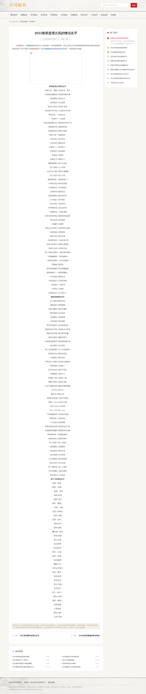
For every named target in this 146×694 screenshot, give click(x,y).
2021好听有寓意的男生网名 (89, 635)
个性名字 (94, 15)
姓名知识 (104, 15)
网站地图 (51, 682)
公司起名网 (23, 21)
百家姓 (113, 15)
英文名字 (84, 15)
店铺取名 (74, 15)
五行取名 (44, 15)
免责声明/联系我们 (15, 682)
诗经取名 (54, 15)
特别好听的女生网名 (80, 663)
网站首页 (13, 15)
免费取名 (24, 15)
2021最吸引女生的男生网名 (80, 667)
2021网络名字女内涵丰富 (80, 656)
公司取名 (64, 15)
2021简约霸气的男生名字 (29, 635)
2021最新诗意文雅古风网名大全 (31, 667)
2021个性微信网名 (80, 660)
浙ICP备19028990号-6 (38, 682)
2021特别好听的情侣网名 (31, 656)
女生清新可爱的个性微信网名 (31, 663)
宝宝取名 (34, 15)
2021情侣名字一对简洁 (31, 660)
